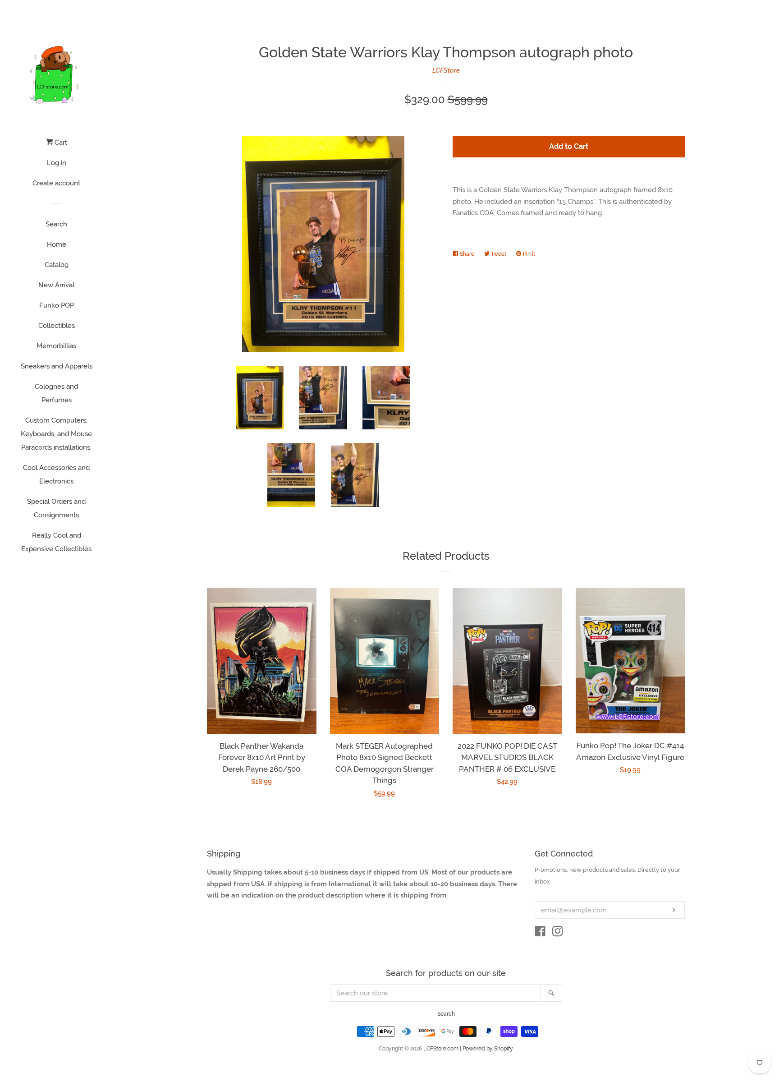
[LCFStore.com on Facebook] (540, 933)
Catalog (57, 265)
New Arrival (56, 285)
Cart (60, 142)
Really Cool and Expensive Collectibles (56, 542)
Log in (56, 163)
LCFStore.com (440, 1048)
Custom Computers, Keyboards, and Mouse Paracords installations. (56, 433)
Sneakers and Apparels (56, 366)
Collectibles (56, 326)
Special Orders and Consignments (56, 508)
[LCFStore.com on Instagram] (557, 933)
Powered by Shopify (488, 1048)
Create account (56, 183)
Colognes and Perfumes (56, 393)
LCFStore (446, 70)
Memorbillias (56, 346)
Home (56, 244)
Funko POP (56, 305)
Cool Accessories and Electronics (56, 474)
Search (56, 224)
